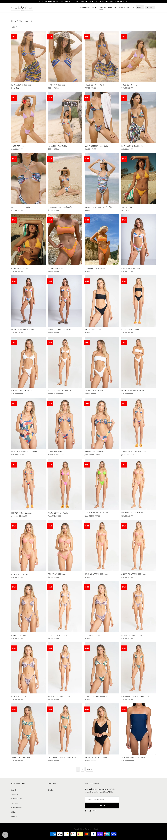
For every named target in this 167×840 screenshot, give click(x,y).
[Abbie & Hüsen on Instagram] (90, 810)
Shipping (14, 794)
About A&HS (108, 7)
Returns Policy (16, 799)
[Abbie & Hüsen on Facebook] (86, 810)
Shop (95, 7)
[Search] (134, 8)
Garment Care (16, 808)
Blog (116, 7)
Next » (89, 769)
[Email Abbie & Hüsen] (95, 810)
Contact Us (124, 7)
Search (13, 790)
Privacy (14, 816)
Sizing (13, 812)
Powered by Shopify (92, 829)
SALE (101, 7)
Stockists (14, 803)
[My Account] (131, 8)
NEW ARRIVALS (84, 7)
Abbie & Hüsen (79, 829)
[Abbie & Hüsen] (22, 8)
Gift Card (51, 790)
